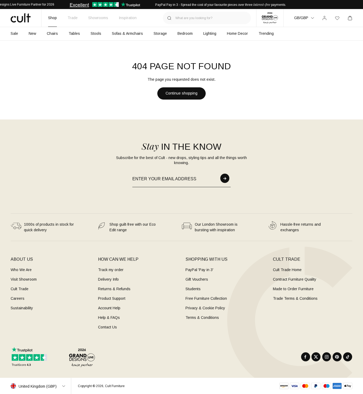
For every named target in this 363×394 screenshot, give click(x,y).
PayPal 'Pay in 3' (199, 270)
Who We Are (21, 270)
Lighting (209, 33)
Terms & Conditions (202, 317)
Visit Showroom (24, 279)
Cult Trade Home (287, 270)
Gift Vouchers (196, 279)
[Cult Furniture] (21, 18)
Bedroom (185, 33)
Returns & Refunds (114, 289)
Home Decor (237, 33)
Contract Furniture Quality (294, 279)
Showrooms (98, 18)
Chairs (52, 33)
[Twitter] (316, 356)
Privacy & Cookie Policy (205, 308)
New (32, 33)
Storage (160, 33)
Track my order (111, 270)
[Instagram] (326, 356)
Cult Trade (19, 289)
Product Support (111, 298)
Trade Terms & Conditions (295, 298)
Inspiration (128, 18)
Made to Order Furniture (293, 289)
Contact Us (107, 327)
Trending (266, 33)
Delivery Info (108, 279)
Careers (17, 298)
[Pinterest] (337, 356)
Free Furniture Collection (206, 298)
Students (193, 289)
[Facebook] (305, 356)
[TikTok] (347, 356)
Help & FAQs (109, 317)
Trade (72, 18)
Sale (14, 33)
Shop (52, 18)
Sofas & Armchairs (127, 33)
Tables (74, 33)
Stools (96, 33)
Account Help (109, 308)
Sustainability (22, 308)
